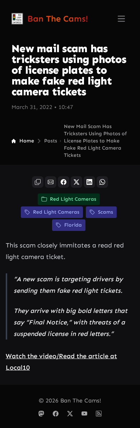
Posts (50, 141)
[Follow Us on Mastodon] (41, 413)
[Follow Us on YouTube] (84, 413)
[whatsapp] (102, 182)
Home (26, 141)
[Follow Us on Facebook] (56, 413)
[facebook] (63, 182)
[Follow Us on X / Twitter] (70, 413)
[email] (50, 182)
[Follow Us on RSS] (99, 413)
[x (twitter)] (76, 182)
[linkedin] (89, 182)
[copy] (37, 182)
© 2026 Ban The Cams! (70, 400)
